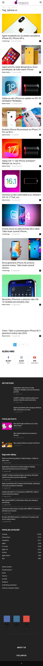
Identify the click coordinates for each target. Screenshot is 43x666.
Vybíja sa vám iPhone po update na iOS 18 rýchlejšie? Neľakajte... (21, 99)
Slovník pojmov (7, 570)
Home (4, 7)
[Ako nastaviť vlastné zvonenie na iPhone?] (7, 444)
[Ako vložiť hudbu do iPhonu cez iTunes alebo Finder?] (7, 426)
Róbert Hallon (6, 72)
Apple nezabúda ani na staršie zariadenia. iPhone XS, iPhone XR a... (21, 37)
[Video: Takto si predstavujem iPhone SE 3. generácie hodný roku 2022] (21, 318)
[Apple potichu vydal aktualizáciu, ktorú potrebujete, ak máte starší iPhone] (21, 55)
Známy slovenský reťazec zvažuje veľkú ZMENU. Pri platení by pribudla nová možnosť (21, 510)
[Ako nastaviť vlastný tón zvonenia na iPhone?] (7, 435)
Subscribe (35, 356)
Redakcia (5, 582)
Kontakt (4, 579)
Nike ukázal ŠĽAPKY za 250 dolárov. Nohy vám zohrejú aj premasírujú (20, 501)
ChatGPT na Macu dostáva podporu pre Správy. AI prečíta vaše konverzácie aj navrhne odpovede (20, 476)
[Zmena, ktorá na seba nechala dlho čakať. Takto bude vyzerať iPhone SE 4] (21, 215)
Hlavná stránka (7, 567)
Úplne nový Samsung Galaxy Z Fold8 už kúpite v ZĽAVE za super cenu (20, 459)
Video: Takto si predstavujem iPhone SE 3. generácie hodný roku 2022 (21, 331)
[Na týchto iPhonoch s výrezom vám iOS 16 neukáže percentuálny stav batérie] (21, 286)
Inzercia (4, 576)
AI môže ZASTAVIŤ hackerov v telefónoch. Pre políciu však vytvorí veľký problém (20, 518)
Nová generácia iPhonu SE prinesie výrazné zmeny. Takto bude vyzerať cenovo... (18, 265)
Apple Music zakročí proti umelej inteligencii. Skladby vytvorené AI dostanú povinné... (27, 390)
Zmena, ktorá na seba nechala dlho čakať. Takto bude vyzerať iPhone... (21, 230)
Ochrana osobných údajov (10, 588)
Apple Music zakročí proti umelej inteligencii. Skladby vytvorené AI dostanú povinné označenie (18, 468)
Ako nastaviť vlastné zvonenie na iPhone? (27, 443)
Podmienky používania (9, 585)
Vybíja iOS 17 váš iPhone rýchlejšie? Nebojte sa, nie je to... (18, 162)
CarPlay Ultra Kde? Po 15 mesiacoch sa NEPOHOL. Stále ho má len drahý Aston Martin (20, 493)
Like (8, 356)
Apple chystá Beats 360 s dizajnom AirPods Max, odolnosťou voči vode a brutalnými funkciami (21, 484)
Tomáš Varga (6, 41)
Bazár (4, 573)
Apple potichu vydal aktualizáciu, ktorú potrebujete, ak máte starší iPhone (19, 68)
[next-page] (27, 344)
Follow (21, 356)
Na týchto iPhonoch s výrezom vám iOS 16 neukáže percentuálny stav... (20, 300)
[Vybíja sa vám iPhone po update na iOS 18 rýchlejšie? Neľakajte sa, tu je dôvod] (21, 86)
